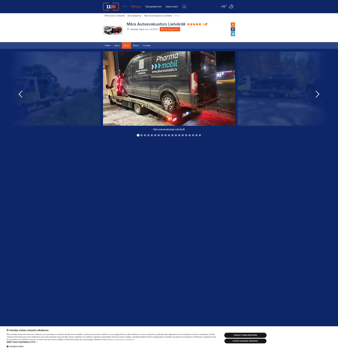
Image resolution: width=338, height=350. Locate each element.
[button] (112, 342)
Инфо (107, 45)
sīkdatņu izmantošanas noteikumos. (121, 339)
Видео (136, 45)
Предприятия (153, 6)
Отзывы (147, 45)
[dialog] (169, 338)
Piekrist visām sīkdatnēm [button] (245, 335)
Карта (117, 45)
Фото (126, 45)
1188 (111, 7)
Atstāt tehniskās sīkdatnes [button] (245, 341)
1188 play (136, 6)
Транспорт (171, 6)
